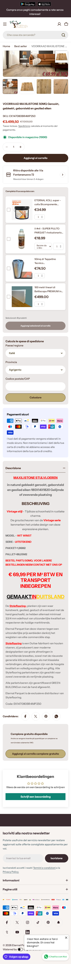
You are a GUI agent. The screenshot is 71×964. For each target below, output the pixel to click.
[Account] (59, 24)
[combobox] (35, 35)
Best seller (20, 46)
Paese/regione (14, 345)
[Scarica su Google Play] (28, 4)
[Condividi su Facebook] (25, 716)
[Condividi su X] (36, 716)
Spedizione (24, 126)
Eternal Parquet (21, 945)
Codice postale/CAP (18, 378)
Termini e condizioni (44, 867)
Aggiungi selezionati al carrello (35, 325)
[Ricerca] (63, 35)
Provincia (11, 362)
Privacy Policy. (11, 871)
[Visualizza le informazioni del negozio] (62, 174)
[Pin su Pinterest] (46, 716)
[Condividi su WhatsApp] (56, 716)
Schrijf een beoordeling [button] (36, 796)
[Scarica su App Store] (44, 4)
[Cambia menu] (5, 24)
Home (6, 46)
